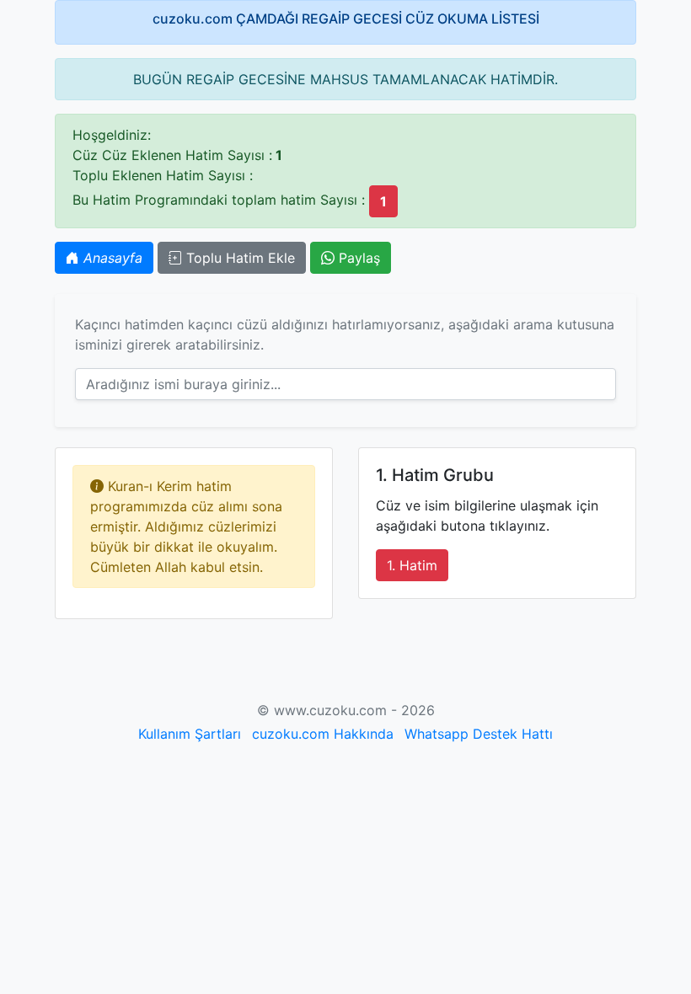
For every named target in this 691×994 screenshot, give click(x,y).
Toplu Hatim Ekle (238, 257)
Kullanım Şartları (189, 733)
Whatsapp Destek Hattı (478, 733)
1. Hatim (412, 565)
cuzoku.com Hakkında (323, 733)
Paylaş (357, 257)
